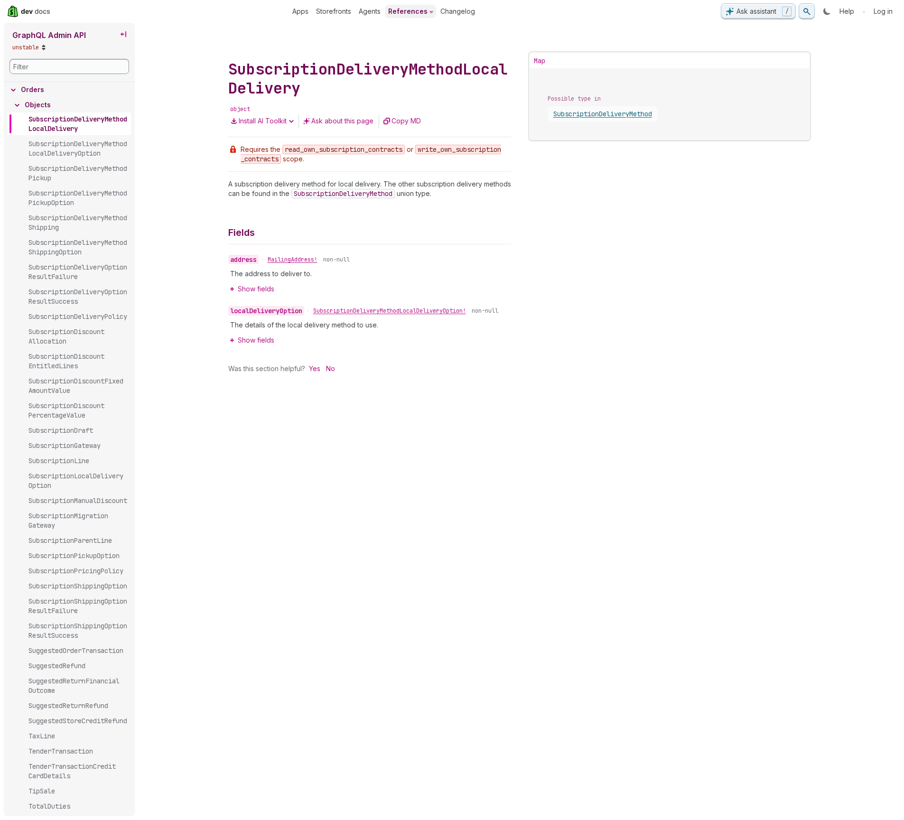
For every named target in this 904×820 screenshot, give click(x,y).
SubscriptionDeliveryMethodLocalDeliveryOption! (389, 311)
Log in (883, 11)
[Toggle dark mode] (827, 11)
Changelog (457, 11)
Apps (300, 11)
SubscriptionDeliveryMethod (602, 114)
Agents (370, 11)
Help (846, 11)
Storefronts (333, 11)
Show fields (256, 289)
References (408, 11)
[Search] (807, 11)
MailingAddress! (292, 259)
